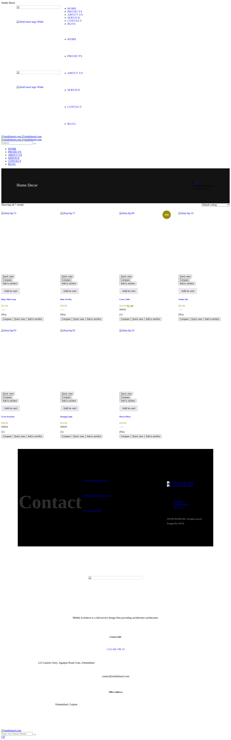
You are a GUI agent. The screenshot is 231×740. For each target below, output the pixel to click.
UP (3, 737)
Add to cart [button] (10, 291)
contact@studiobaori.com (96, 495)
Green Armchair (8, 417)
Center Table (124, 299)
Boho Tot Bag (66, 299)
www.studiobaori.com (95, 480)
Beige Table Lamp (8, 299)
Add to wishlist (10, 283)
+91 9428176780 (92, 511)
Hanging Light (66, 417)
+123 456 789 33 (115, 649)
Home (198, 182)
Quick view (8, 276)
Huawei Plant (125, 417)
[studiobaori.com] (21, 136)
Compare (7, 280)
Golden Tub (183, 299)
